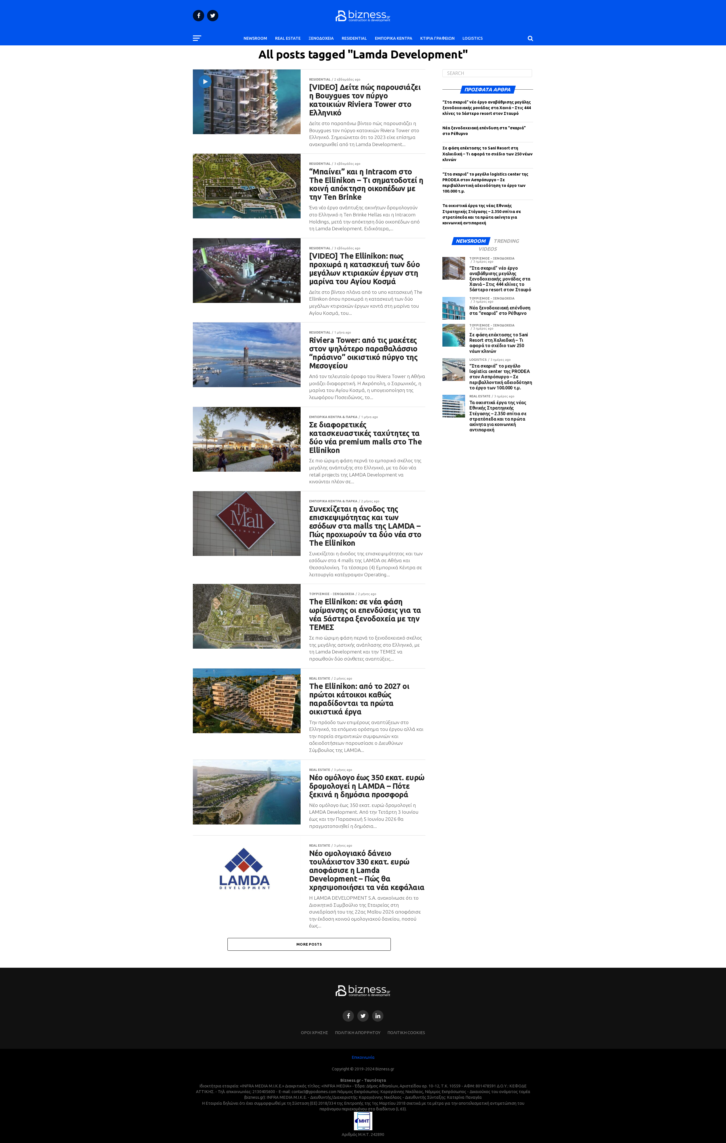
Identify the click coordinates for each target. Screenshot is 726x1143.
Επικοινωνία (363, 1057)
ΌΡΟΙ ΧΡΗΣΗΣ (314, 1032)
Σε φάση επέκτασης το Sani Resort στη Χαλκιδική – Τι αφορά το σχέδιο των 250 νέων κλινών (487, 154)
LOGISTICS (473, 38)
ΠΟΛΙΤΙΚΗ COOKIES (406, 1032)
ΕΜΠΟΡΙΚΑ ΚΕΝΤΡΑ (393, 38)
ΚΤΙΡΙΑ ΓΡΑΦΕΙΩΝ (437, 38)
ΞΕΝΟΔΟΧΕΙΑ (321, 38)
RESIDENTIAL (354, 38)
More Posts (309, 944)
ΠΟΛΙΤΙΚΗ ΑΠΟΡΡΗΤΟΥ (358, 1032)
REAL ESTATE (288, 38)
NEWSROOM (255, 38)
